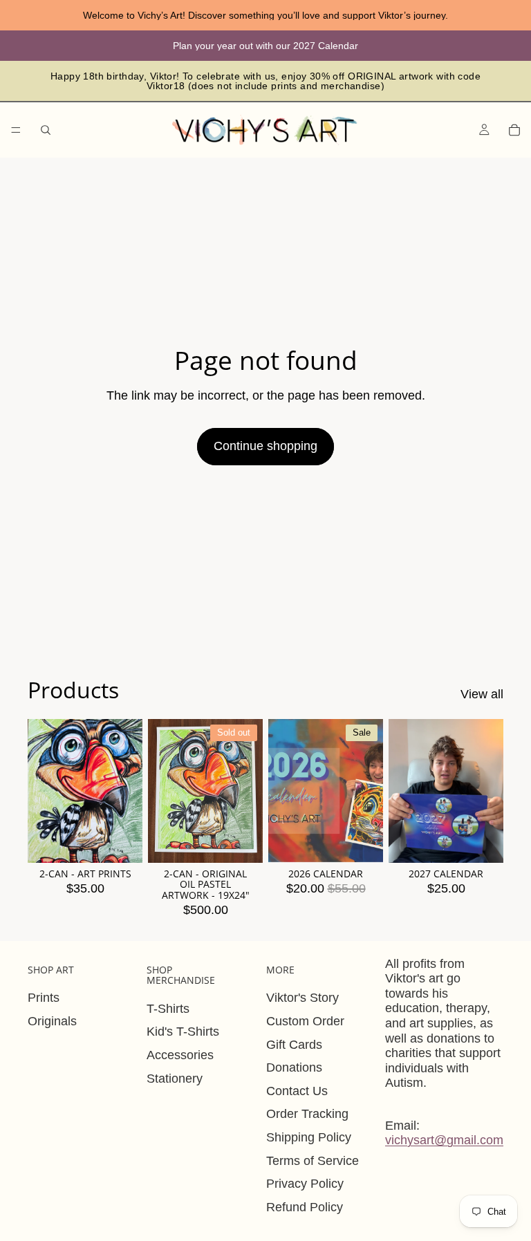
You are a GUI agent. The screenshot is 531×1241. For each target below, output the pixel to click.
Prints (43, 998)
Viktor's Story (302, 998)
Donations (294, 1067)
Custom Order (305, 1021)
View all (481, 694)
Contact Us (297, 1091)
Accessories (180, 1055)
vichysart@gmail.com (444, 1140)
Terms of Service (312, 1161)
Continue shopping (265, 446)
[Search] (45, 130)
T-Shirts (168, 1009)
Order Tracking (307, 1114)
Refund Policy (304, 1207)
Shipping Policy (308, 1137)
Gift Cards (294, 1045)
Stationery (175, 1078)
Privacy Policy (305, 1184)
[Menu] (16, 130)
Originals (52, 1021)
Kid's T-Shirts (183, 1031)
